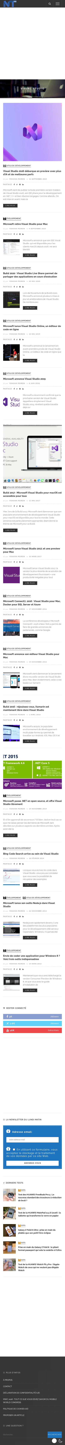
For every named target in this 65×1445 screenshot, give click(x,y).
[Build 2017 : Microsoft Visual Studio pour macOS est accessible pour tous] (32, 453)
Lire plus (10, 205)
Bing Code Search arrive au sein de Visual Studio (31, 853)
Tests (22, 1190)
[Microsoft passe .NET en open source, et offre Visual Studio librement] (32, 771)
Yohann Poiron (17, 179)
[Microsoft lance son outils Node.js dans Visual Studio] (11, 929)
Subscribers (53, 1030)
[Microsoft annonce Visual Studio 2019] (11, 401)
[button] (57, 1440)
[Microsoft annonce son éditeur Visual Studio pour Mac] (11, 680)
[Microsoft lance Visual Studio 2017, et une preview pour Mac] (11, 574)
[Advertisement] (32, 43)
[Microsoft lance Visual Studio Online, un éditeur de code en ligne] (11, 352)
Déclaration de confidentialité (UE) (21, 1393)
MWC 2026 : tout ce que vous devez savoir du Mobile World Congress (30, 1401)
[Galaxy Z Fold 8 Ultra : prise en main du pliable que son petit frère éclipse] (9, 1230)
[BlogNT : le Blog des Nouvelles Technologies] (10, 3)
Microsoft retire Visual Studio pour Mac (25, 224)
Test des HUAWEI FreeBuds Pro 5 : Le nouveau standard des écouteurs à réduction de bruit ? (40, 1197)
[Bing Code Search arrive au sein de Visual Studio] (11, 876)
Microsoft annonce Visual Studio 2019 (24, 378)
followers (55, 1016)
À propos (7, 1380)
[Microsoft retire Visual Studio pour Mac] (11, 246)
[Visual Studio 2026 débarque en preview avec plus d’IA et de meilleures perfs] (32, 131)
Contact (7, 1386)
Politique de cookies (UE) (15, 1409)
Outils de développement (17, 166)
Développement (12, 219)
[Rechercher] (49, 4)
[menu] (57, 4)
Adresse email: (22, 1131)
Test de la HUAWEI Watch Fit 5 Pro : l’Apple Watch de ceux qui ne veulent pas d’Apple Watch (38, 1267)
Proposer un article (13, 1415)
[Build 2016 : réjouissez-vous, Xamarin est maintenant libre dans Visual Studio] (11, 732)
